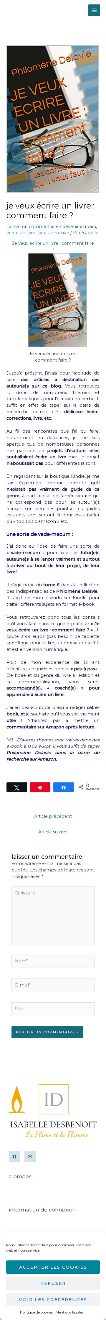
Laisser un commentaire (32, 226)
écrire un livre (20, 232)
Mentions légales (69, 1312)
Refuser (53, 1283)
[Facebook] (14, 1156)
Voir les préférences (53, 1299)
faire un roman (53, 232)
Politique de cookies (36, 1312)
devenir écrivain (79, 226)
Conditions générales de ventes (40, 1193)
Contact (17, 1199)
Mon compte (23, 1220)
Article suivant (53, 832)
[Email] (30, 1156)
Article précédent (53, 816)
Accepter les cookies (53, 1267)
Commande (22, 1226)
